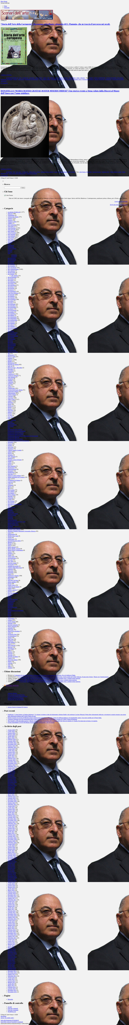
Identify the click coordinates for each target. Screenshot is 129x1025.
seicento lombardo (13, 625)
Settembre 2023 (12, 785)
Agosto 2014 (11, 958)
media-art (10, 518)
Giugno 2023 (11, 790)
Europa (10, 413)
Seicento (10, 623)
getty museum (11, 456)
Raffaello (10, 606)
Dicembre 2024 (12, 761)
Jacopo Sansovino (100, 79)
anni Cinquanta (12, 225)
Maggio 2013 (11, 982)
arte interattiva (12, 306)
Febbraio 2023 (12, 796)
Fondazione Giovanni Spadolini (16, 431)
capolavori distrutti (13, 375)
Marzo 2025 (11, 757)
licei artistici (11, 491)
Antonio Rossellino (111, 78)
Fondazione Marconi (13, 437)
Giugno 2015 (11, 942)
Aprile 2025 (11, 755)
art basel (10, 250)
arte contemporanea (13, 269)
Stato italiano (72, 78)
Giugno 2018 (11, 885)
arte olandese (11, 323)
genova (10, 453)
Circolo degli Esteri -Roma (15, 390)
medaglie (10, 517)
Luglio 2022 (11, 807)
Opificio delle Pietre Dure (15, 567)
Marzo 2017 (11, 909)
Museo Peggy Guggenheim (15, 550)
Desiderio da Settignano (31, 79)
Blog (5, 6)
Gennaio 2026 (12, 741)
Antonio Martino (12, 693)
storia (77, 78)
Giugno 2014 (11, 961)
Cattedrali (10, 382)
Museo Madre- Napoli (14, 548)
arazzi (9, 244)
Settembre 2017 (12, 900)
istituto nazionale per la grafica (16, 477)
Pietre (9, 579)
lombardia (10, 498)
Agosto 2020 (11, 844)
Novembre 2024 (12, 763)
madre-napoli (11, 507)
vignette (10, 667)
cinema (10, 386)
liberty (9, 486)
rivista (9, 614)
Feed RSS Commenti (17, 1022)
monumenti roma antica (14, 540)
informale (10, 471)
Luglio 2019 (11, 865)
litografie (10, 496)
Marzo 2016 (11, 928)
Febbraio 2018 (12, 892)
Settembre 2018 (12, 880)
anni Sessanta (11, 234)
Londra (10, 499)
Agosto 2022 (11, 806)
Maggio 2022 (11, 811)
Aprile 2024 (11, 774)
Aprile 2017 (11, 907)
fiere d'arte (11, 426)
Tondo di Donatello (31, 173)
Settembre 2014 (12, 957)
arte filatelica (11, 296)
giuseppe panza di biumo (15, 460)
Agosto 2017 (11, 901)
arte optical (11, 325)
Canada (10, 372)
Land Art (10, 482)
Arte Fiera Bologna (13, 293)
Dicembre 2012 (12, 990)
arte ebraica (11, 279)
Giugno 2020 (11, 847)
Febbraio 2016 (12, 930)
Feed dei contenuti (13, 1008)
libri (48, 78)
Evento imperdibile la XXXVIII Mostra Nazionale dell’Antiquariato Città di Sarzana (31, 722)
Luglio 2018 (11, 884)
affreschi (10, 213)
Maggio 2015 (11, 944)
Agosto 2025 (11, 749)
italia (9, 479)
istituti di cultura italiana (14, 475)
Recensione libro (12, 607)
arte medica (11, 312)
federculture (11, 423)
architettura (9, 172)
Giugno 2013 (11, 981)
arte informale (11, 304)
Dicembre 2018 (12, 876)
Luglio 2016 (11, 922)
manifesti (10, 510)
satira (9, 617)
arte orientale (11, 326)
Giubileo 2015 (106, 172)
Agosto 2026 (11, 730)
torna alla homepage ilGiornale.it (10, 1020)
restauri (10, 609)
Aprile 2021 (11, 831)
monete (10, 537)
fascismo (10, 421)
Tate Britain (11, 648)
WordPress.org (12, 1011)
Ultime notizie (12, 685)
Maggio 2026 (11, 734)
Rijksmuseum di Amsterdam (15, 610)
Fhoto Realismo (12, 425)
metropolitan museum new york (16, 521)
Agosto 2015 (11, 939)
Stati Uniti (10, 639)
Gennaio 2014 (12, 969)
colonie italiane (12, 394)
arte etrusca (11, 286)
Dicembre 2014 (12, 952)
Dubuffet (59, 79)
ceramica (10, 383)
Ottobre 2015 (11, 936)
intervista (10, 474)
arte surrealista (12, 345)
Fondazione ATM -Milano (15, 429)
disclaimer (3, 1016)
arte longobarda (12, 310)
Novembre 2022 (12, 801)
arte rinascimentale (13, 336)
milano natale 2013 (13, 523)
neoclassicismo (12, 558)
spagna (10, 637)
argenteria (14, 255)
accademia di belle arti (12, 78)
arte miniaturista (12, 317)
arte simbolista (12, 344)
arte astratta (11, 263)
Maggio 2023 (11, 792)
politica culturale (63, 78)
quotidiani (10, 604)
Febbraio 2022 (12, 815)
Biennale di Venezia (13, 364)
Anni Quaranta (12, 232)
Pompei (10, 591)
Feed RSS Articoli (6, 1022)
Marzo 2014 (11, 966)
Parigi (9, 574)
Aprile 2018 (11, 888)
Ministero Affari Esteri (14, 528)
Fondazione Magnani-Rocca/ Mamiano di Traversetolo (23, 436)
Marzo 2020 (11, 852)
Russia (9, 615)
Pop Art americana (13, 593)
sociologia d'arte (12, 634)
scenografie (11, 618)
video (9, 666)
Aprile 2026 (11, 736)
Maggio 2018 (11, 887)
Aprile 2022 (11, 812)
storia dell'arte (11, 645)
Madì (9, 506)
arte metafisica (12, 313)
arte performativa (12, 328)
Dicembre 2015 (12, 933)
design (9, 404)
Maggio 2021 (11, 830)
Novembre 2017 (12, 896)
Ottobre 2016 (11, 917)
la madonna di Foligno (14, 480)
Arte (20, 78)
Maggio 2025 (11, 753)
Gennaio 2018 (12, 893)
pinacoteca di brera (13, 580)
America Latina (12, 221)
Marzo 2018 (11, 890)
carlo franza (21, 79)
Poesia (9, 583)
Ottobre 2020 (11, 841)
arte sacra (18, 172)
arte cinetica (14, 275)
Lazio (9, 483)
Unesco (10, 658)
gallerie (10, 452)
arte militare (11, 315)
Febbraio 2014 (12, 968)
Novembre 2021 (12, 820)
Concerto (10, 396)
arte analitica (11, 261)
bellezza (10, 359)
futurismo (10, 448)
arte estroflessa (12, 285)
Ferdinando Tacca (77, 79)
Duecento (10, 410)
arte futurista (11, 298)
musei (56, 78)
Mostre (52, 78)
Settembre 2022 (12, 804)
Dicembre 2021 (12, 819)
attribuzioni (11, 355)
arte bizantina (11, 264)
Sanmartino (108, 79)
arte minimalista (12, 318)
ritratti (9, 612)
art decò (10, 252)
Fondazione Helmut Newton (16, 433)
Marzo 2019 (11, 871)
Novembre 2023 (12, 782)
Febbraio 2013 (12, 987)
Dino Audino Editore (45, 79)
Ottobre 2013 (11, 974)
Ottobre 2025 (11, 746)
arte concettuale (12, 267)
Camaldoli (10, 371)
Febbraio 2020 (12, 854)
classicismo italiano (13, 391)
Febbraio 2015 (12, 949)
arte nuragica (11, 321)
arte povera (11, 331)
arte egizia (10, 280)
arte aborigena (12, 258)
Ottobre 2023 (11, 784)
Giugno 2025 (11, 752)
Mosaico (10, 542)
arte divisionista (12, 277)
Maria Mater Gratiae (116, 172)
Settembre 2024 (12, 766)
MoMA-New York (13, 536)
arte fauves (11, 290)
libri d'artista (11, 490)
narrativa (10, 553)
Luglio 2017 (11, 903)
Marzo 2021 (11, 833)
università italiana (12, 660)
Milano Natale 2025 (13, 525)
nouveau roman (12, 563)
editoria (10, 412)
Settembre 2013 (12, 976)
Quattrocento (11, 601)
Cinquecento (11, 388)
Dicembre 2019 (12, 857)
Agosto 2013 (11, 977)
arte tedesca (11, 347)
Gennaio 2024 (12, 779)
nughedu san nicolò (13, 566)
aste (9, 353)
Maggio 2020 (11, 849)
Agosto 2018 (11, 882)
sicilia (9, 633)
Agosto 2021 (11, 825)
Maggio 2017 (11, 906)
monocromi (11, 539)
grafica (9, 463)
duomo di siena (96, 172)
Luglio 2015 (11, 941)
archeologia (11, 245)
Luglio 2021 (11, 827)
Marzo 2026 (11, 738)
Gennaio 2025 (12, 760)
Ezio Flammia (67, 79)
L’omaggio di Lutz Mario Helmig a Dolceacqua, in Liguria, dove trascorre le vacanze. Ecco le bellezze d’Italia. (45, 675)
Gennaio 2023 (12, 798)
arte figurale (11, 294)
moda (9, 533)
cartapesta (31, 78)
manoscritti (11, 512)
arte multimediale (12, 320)
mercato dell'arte (12, 520)
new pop (10, 560)
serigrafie (10, 628)
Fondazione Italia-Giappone (15, 434)
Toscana (10, 653)
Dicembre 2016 (12, 914)
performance (11, 577)
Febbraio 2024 (12, 777)
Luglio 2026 (11, 731)
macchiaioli (11, 502)
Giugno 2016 (11, 923)
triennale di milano (13, 656)
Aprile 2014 (11, 965)
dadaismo (10, 402)
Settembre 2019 (12, 861)
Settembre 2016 (12, 919)
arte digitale (11, 274)
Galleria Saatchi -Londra (14, 450)
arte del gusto (11, 272)
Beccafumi (120, 78)
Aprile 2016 (11, 927)
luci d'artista (11, 501)
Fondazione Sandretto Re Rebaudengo (18, 440)
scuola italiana (12, 621)
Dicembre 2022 (12, 800)
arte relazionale (12, 334)
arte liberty (11, 309)
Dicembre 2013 (12, 971)
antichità (10, 242)
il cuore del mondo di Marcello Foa (17, 696)
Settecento (10, 629)
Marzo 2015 (11, 947)
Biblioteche (11, 363)
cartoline (10, 380)
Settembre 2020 (12, 842)
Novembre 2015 (12, 934)
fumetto (10, 445)
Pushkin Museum (12, 599)
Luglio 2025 (11, 750)
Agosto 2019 (11, 863)
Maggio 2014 (11, 963)
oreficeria (10, 569)
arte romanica (11, 339)
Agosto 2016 (11, 920)
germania (10, 455)
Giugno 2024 (11, 771)
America (10, 218)
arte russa (10, 340)
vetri (9, 664)
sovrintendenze (12, 636)
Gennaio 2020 (12, 855)
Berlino (10, 361)
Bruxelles (10, 369)
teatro (9, 650)
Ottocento (10, 571)
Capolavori (25, 78)
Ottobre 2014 (11, 955)
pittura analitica (12, 582)
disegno (10, 409)
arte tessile (10, 348)
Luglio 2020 (11, 846)
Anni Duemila (12, 228)
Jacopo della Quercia (88, 79)
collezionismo (11, 393)
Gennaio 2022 (12, 817)
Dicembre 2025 (12, 742)
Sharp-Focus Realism (14, 631)
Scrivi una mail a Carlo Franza (118, 204)
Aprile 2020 (11, 850)
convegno (10, 398)
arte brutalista (11, 266)
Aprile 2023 (11, 793)
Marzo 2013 (11, 985)
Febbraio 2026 (12, 739)
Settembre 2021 (12, 823)
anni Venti (10, 239)
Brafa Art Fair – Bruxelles (15, 367)
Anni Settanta (11, 236)
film (9, 428)
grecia (9, 464)
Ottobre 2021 (11, 822)
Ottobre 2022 (11, 803)
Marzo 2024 (11, 776)
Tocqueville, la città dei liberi (16, 699)
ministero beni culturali (47, 172)
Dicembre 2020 (12, 838)
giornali (10, 458)
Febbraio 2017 (12, 911)
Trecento (10, 655)
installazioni (11, 472)
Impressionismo (12, 469)
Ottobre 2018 (11, 879)
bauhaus (10, 358)
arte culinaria (11, 271)
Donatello (54, 79)
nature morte (11, 556)
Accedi (10, 1007)
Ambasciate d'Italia (13, 217)
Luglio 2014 (11, 960)
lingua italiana (11, 494)
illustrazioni (11, 467)
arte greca (10, 302)
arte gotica (10, 301)
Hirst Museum (12, 466)
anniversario (11, 240)
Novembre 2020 (12, 839)
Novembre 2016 (12, 915)
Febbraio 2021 (12, 834)
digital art (10, 406)
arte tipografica (12, 350)
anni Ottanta (11, 231)
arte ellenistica (12, 282)
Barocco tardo (12, 356)
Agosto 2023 (11, 787)
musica (10, 552)
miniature (10, 526)
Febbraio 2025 (12, 758)
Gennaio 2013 (12, 988)
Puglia (9, 598)
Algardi (91, 78)
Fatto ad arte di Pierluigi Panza (16, 695)
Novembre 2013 (12, 973)
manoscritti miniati (13, 513)
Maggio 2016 (11, 925)
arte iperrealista (12, 307)
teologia (10, 652)
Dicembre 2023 (12, 780)
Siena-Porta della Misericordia (17, 173)
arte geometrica (12, 299)
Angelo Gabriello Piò (99, 78)
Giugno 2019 (11, 866)
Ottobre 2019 (11, 860)
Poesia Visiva (11, 585)
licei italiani (11, 493)
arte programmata (12, 332)
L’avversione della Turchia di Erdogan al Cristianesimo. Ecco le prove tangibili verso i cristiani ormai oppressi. (49, 678)
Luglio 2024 (11, 769)
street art (10, 647)
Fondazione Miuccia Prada (15, 439)
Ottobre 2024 (11, 765)
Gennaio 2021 (12, 836)
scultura (10, 620)
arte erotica (11, 283)
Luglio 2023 (11, 788)
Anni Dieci (11, 226)
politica (10, 588)
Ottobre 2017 (11, 898)
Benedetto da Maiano (7, 79)
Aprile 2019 (11, 869)
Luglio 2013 (11, 979)
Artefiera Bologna (13, 352)
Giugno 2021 (11, 828)
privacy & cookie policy (7, 1018)
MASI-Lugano (12, 515)
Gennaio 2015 (12, 950)
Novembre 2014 (12, 954)
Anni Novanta (12, 229)
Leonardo (10, 485)
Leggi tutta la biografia (121, 201)
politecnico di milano (13, 587)
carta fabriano (11, 377)
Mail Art (10, 509)
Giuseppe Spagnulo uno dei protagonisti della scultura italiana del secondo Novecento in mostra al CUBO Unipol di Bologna (42, 719)
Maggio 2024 (11, 773)
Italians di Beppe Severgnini (15, 698)
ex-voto (10, 415)
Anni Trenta (11, 237)
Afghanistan (11, 215)
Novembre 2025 (12, 744)
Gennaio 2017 (12, 912)
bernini (15, 79)
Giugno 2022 (11, 809)
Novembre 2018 (12, 877)
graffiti (9, 461)
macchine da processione (15, 504)
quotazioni (11, 602)
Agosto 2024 (11, 768)
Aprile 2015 (11, 946)
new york (10, 561)
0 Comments (4, 83)
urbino (9, 661)
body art (10, 366)
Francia (10, 444)
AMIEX (10, 223)
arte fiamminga (12, 291)
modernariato (11, 534)
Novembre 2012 (12, 992)
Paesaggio (10, 572)
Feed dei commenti (13, 1010)
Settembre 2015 (12, 938)
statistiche (10, 640)
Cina (9, 385)
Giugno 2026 (11, 733)
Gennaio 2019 (12, 874)
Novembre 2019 (12, 858)
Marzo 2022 (11, 814)
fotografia (10, 442)
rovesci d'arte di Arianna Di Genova (18, 707)
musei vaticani (12, 547)
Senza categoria (12, 626)
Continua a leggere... (6, 75)
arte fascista (11, 288)
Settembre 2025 (12, 747)
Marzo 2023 (11, 795)
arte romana (11, 337)
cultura (45, 78)
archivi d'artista (12, 248)
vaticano (82, 78)
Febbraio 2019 (12, 873)
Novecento (11, 564)
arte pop (10, 329)
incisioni (13, 420)
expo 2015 (11, 417)
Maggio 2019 (11, 868)
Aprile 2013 (11, 984)
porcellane (10, 594)
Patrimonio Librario (13, 575)
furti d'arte (10, 447)
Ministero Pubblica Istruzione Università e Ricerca (22, 531)
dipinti (9, 407)
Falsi (9, 418)
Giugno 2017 (11, 904)
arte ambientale (12, 259)
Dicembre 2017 (12, 895)
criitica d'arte (38, 78)
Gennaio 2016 (12, 931)
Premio (10, 596)
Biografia (6, 7)
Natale (9, 555)
